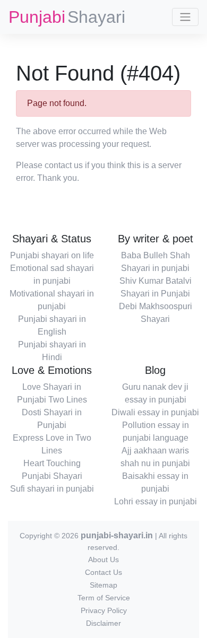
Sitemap (103, 585)
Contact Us (103, 572)
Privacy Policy (104, 610)
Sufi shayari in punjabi (52, 488)
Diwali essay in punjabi (155, 412)
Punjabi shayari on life (52, 255)
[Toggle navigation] (185, 17)
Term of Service (103, 597)
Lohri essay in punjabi (155, 501)
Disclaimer (103, 623)
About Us (103, 559)
